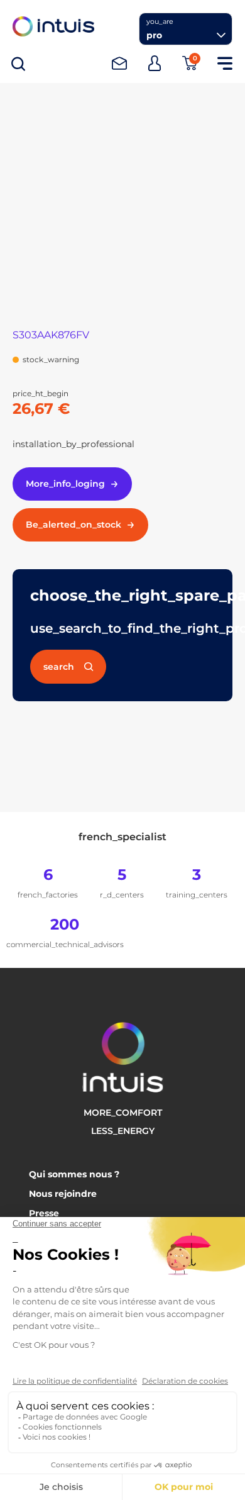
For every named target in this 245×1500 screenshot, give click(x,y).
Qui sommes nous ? (74, 1174)
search (58, 666)
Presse (44, 1213)
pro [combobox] (154, 35)
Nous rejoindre (63, 1193)
